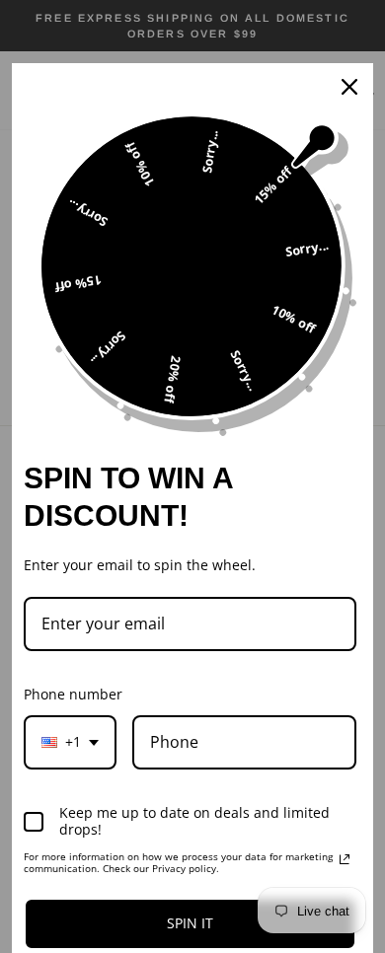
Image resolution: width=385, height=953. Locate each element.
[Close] (349, 86)
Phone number (73, 694)
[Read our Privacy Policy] (344, 859)
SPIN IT (190, 923)
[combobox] (70, 742)
